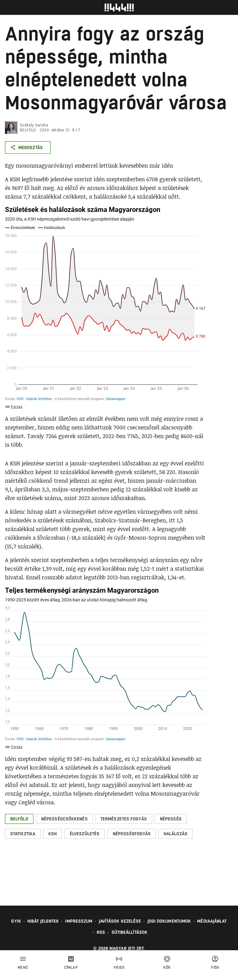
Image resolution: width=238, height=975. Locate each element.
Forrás (16, 407)
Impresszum (78, 921)
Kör (167, 967)
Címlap (70, 967)
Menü (23, 967)
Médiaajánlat (212, 921)
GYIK (16, 921)
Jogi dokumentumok (169, 921)
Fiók (215, 967)
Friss (119, 967)
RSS (101, 932)
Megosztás (30, 147)
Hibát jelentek (43, 921)
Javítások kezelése (120, 921)
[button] (19, 819)
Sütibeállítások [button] (130, 932)
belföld (28, 130)
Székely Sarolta (34, 125)
